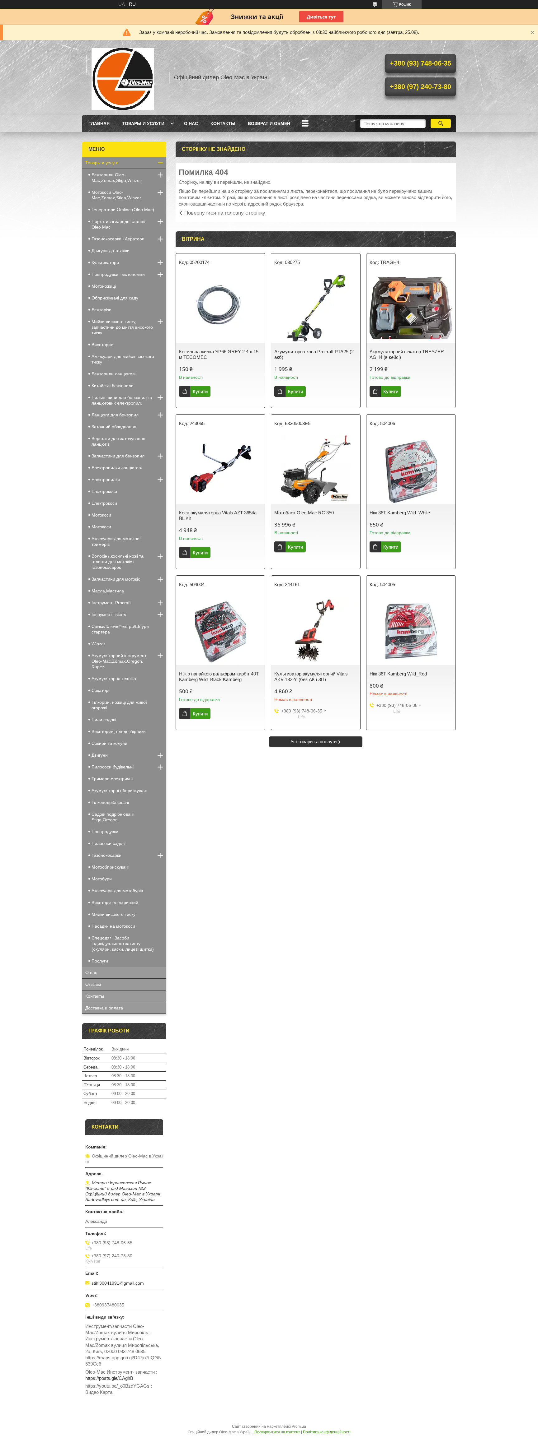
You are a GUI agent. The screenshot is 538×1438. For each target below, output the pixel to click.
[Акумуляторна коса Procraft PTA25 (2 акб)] (315, 308)
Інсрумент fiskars (109, 614)
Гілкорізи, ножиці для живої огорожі (119, 705)
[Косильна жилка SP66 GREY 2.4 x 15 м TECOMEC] (220, 308)
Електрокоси (104, 503)
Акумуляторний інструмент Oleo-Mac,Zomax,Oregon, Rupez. (119, 661)
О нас (191, 123)
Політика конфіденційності (327, 1432)
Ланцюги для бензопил (115, 414)
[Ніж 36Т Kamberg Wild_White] (411, 469)
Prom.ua (299, 1426)
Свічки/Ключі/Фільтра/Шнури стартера (120, 629)
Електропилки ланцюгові (117, 467)
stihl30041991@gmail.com (118, 1283)
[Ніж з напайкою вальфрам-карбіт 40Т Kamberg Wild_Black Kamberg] (220, 630)
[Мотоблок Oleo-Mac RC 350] (315, 469)
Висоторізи (103, 344)
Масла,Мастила (108, 590)
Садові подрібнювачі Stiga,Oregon (113, 817)
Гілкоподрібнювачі (110, 802)
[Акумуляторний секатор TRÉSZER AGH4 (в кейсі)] (411, 308)
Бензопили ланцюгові (113, 373)
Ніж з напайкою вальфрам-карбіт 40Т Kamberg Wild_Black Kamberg (219, 676)
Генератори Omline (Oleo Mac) (123, 209)
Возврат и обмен (269, 123)
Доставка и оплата (104, 1007)
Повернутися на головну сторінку (224, 213)
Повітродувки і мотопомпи (118, 274)
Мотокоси (101, 515)
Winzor (98, 643)
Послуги (100, 960)
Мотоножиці (104, 286)
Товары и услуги (143, 123)
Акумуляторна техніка (114, 678)
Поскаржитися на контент (277, 1432)
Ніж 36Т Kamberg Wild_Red (398, 673)
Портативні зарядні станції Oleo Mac (118, 224)
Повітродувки (105, 831)
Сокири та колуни (109, 743)
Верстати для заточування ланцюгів (118, 441)
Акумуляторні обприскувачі (119, 790)
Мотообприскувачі (110, 867)
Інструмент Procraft (111, 602)
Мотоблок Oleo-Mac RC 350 (304, 512)
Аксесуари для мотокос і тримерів (116, 541)
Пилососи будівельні (113, 766)
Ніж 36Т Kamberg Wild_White (400, 512)
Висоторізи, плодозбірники (119, 731)
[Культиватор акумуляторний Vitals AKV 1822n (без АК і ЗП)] (315, 630)
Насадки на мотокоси (113, 926)
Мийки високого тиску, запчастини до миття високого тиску (122, 327)
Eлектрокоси (104, 491)
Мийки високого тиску (113, 914)
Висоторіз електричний (115, 902)
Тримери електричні (112, 778)
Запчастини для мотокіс (116, 579)
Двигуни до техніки (111, 250)
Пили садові (104, 719)
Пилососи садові (108, 843)
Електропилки (106, 479)
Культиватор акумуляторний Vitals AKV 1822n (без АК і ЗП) (311, 676)
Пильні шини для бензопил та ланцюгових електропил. (122, 400)
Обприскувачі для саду (115, 297)
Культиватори (105, 262)
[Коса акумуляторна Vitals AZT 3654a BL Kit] (220, 469)
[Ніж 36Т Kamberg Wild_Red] (411, 630)
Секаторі (100, 690)
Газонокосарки (106, 855)
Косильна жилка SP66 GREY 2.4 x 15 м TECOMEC (218, 354)
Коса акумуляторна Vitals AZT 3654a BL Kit (218, 515)
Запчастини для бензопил (118, 455)
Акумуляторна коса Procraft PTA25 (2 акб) (314, 354)
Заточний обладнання (114, 426)
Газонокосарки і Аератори (118, 238)
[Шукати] (441, 123)
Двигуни (100, 755)
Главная (99, 123)
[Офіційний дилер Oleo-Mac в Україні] (122, 77)
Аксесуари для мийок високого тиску (123, 359)
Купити (200, 391)
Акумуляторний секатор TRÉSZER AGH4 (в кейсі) (407, 354)
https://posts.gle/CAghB (109, 1378)
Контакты (222, 123)
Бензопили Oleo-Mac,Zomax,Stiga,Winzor (116, 177)
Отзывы (93, 984)
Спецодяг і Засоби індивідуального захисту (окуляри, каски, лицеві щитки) (123, 943)
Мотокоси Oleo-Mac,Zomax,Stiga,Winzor (116, 195)
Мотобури (102, 878)
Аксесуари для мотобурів (117, 890)
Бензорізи (101, 309)
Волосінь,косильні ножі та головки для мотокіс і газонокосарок (118, 562)
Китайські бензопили (113, 385)
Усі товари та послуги (313, 741)
